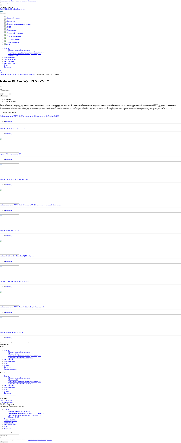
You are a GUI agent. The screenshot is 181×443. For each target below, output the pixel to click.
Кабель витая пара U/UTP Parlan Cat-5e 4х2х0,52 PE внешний (22, 307)
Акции (6, 365)
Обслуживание (9, 57)
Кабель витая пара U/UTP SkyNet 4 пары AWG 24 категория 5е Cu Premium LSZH (29, 116)
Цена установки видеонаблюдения (20, 358)
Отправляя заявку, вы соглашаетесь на (26, 440)
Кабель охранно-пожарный (26, 74)
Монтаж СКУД (13, 56)
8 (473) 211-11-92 (6, 9)
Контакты (7, 67)
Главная (3, 74)
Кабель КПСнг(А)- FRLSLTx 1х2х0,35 (14, 179)
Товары (8, 74)
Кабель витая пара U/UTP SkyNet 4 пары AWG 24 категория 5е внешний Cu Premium (30, 205)
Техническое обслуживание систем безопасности (26, 52)
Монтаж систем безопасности (19, 50)
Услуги (6, 48)
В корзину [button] (8, 121)
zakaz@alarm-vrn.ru (19, 9)
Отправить (4, 442)
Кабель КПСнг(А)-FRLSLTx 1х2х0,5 (13, 128)
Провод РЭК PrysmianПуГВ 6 (10, 154)
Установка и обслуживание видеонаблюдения (24, 54)
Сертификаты (9, 61)
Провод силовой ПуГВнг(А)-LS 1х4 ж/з (14, 281)
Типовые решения (10, 59)
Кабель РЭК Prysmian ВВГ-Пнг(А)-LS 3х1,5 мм (17, 256)
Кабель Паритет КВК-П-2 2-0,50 (11, 332)
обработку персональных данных (40, 440)
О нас (6, 65)
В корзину (4, 96)
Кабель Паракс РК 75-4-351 (10, 230)
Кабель (13, 74)
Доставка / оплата (10, 63)
